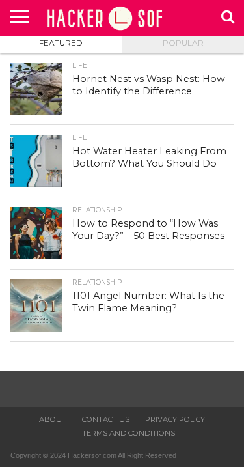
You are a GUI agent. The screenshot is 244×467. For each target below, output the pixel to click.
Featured (61, 43)
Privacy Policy (175, 419)
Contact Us (105, 419)
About (52, 419)
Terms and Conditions (128, 433)
